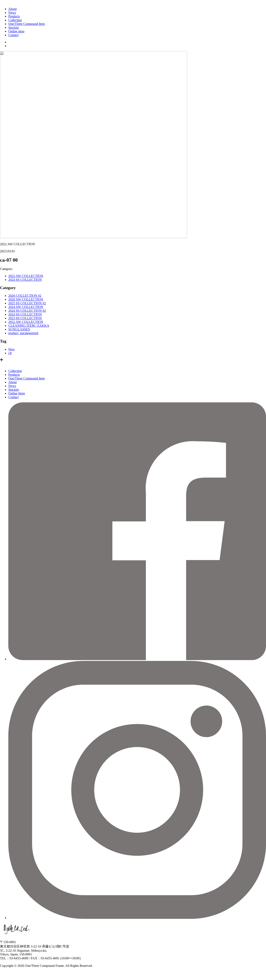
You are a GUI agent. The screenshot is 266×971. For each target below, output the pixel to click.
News (12, 12)
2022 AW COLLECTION (25, 276)
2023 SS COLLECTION (25, 318)
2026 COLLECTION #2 (24, 295)
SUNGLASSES (19, 329)
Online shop (16, 31)
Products (14, 16)
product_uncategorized (23, 333)
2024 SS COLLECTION (25, 279)
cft (10, 353)
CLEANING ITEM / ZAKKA (28, 325)
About (12, 9)
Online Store (16, 393)
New (11, 349)
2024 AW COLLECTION (25, 307)
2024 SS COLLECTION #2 (27, 310)
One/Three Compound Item (26, 24)
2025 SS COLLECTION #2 (27, 303)
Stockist (13, 27)
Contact (13, 35)
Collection (15, 20)
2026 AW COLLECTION (25, 299)
